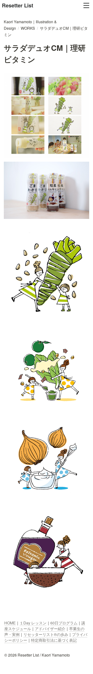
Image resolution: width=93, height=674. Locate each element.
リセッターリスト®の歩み (45, 634)
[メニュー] (86, 5)
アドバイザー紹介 (50, 628)
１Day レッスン (33, 623)
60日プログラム (64, 623)
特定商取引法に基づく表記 (54, 640)
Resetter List (17, 5)
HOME (10, 623)
